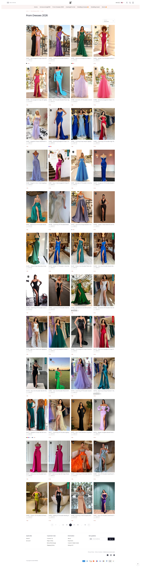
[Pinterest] (114, 555)
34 (63, 525)
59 (85, 525)
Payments (70, 541)
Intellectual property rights (109, 552)
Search (28, 538)
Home (36, 7)
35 (66, 525)
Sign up (111, 539)
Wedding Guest (95, 7)
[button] (120, 2)
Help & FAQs (50, 541)
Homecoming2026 (45, 7)
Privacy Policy (91, 552)
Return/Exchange (51, 543)
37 (74, 525)
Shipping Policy (51, 545)
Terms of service (98, 552)
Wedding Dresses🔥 (83, 7)
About (69, 538)
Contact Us (50, 538)
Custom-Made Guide (73, 543)
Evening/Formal (70, 7)
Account (28, 541)
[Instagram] (111, 555)
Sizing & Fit (70, 545)
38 (78, 525)
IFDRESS (36, 560)
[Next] (89, 525)
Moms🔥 (104, 7)
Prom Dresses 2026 (58, 7)
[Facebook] (107, 555)
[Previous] (52, 525)
